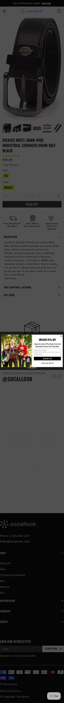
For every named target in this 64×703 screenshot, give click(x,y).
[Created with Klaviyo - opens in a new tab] (32, 367)
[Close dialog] (61, 336)
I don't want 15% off (47, 363)
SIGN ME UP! (47, 358)
